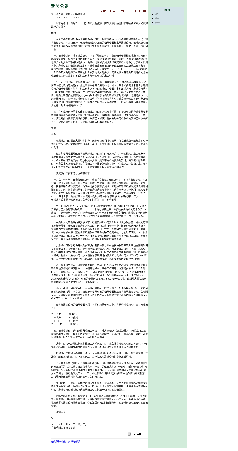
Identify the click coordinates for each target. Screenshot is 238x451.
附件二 (158, 18)
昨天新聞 (74, 441)
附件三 (158, 22)
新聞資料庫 (58, 441)
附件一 (158, 14)
